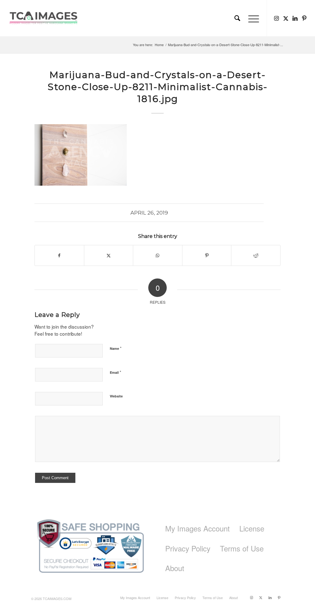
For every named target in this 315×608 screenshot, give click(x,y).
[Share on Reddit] (255, 255)
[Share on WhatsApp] (157, 255)
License (251, 528)
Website (116, 396)
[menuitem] (237, 18)
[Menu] (251, 18)
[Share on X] (108, 255)
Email (115, 372)
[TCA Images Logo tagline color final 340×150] (43, 18)
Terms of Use (242, 548)
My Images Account (197, 528)
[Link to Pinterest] (304, 17)
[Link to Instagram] (276, 17)
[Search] (237, 18)
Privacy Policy (187, 548)
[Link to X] (285, 17)
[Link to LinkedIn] (295, 17)
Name (116, 348)
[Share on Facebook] (59, 255)
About (174, 568)
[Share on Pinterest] (206, 255)
